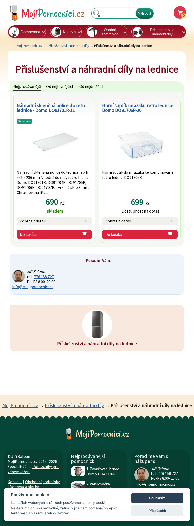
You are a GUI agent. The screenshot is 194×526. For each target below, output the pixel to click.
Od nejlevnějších (60, 86)
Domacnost (30, 32)
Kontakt (15, 481)
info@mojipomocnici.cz (32, 286)
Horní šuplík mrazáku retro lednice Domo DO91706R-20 (137, 107)
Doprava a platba (24, 486)
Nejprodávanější (27, 86)
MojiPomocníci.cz (30, 45)
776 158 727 (44, 276)
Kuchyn (69, 32)
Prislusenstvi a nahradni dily (162, 32)
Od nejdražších (91, 86)
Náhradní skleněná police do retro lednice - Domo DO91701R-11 (51, 107)
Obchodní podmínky (42, 481)
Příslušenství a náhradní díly (68, 45)
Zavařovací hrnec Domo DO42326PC (102, 471)
